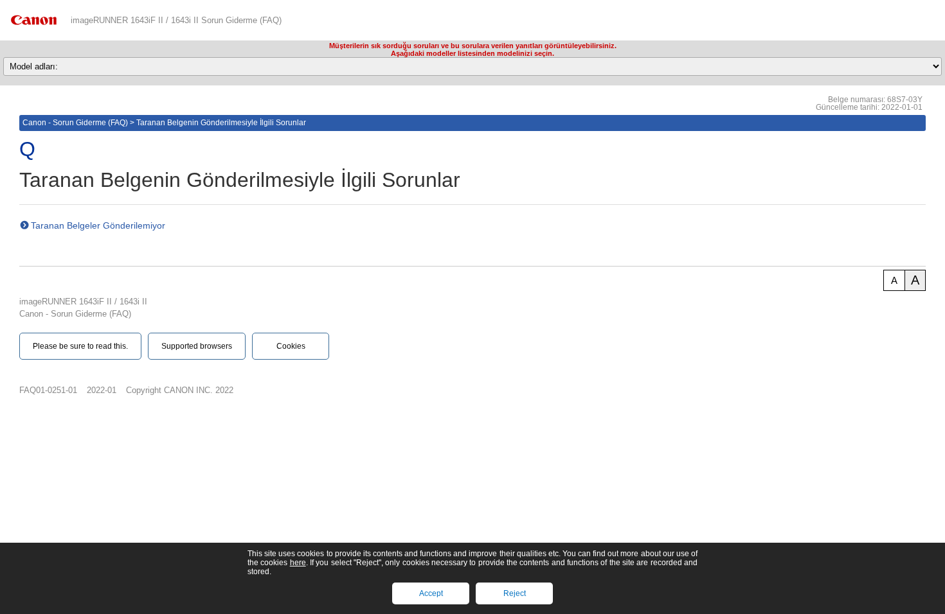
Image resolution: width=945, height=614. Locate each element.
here (298, 562)
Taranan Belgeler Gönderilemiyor (98, 225)
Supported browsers (196, 346)
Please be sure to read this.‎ (80, 346)
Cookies (290, 346)
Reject (514, 593)
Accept (431, 593)
